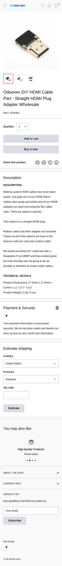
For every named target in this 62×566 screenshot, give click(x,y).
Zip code (8, 387)
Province (8, 371)
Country (8, 356)
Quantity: (8, 126)
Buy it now (31, 149)
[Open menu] (5, 5)
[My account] (49, 5)
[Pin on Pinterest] (43, 162)
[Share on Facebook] (37, 162)
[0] (56, 5)
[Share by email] (56, 162)
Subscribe (14, 520)
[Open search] (43, 5)
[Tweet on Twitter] (50, 162)
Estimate (13, 408)
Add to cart (31, 138)
